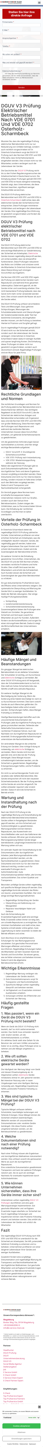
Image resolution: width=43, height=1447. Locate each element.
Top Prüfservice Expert (13, 1396)
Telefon (6, 46)
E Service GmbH (10, 1372)
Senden (21, 87)
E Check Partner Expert (13, 1380)
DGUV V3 (22, 170)
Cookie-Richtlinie (12, 1444)
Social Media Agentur (12, 1364)
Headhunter (8, 1350)
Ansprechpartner (10, 38)
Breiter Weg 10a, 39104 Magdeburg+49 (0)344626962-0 (18, 1322)
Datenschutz (24, 1444)
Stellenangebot (10, 1366)
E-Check (6, 1393)
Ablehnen (21, 1432)
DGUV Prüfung (9, 1353)
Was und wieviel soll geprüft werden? (18, 63)
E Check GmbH (9, 1375)
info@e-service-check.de (13, 1328)
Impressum (32, 1444)
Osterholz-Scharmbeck (11, 200)
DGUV (6, 1355)
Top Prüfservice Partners (14, 1398)
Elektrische (33, 253)
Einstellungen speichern (22, 1439)
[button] (39, 1407)
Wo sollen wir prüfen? (11, 54)
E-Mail (5, 30)
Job (4, 1369)
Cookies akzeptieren (21, 1426)
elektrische (10, 677)
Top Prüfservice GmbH (13, 1401)
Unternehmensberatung (14, 1358)
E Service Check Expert (13, 1378)
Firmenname (8, 22)
